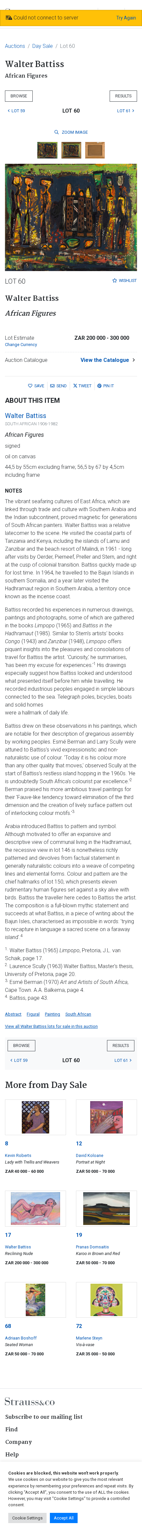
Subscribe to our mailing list (44, 1417)
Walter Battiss (25, 416)
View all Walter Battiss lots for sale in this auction (51, 1026)
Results (123, 95)
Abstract (13, 1014)
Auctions (15, 46)
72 (79, 1326)
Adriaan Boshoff (21, 1338)
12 (79, 1143)
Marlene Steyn (89, 1338)
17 (8, 1235)
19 (79, 1235)
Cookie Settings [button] (27, 1518)
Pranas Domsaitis (92, 1246)
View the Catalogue (105, 360)
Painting (52, 1014)
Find (11, 1429)
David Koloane (89, 1155)
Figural (33, 1014)
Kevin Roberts (18, 1155)
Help (12, 1454)
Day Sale (42, 46)
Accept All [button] (64, 1518)
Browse (19, 95)
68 (8, 1326)
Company (18, 1442)
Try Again (126, 17)
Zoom (74, 132)
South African (78, 1014)
